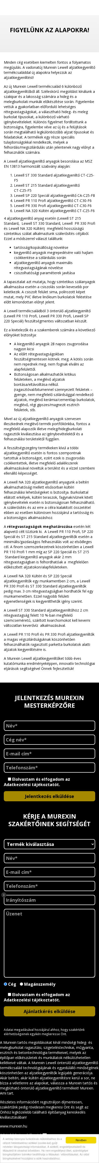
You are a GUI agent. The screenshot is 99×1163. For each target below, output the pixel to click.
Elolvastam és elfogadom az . (37, 781)
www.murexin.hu (13, 1126)
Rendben (81, 1140)
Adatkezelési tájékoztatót (31, 784)
